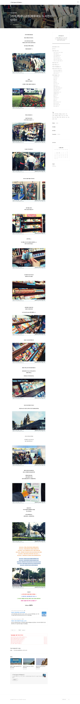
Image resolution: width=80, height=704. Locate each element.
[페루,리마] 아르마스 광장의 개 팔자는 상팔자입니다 (18, 637)
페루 (16, 635)
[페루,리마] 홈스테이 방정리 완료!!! (16, 642)
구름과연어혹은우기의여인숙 (66, 687)
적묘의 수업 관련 (57, 58)
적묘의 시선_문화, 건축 (58, 60)
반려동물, (60, 113)
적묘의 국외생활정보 (56, 66)
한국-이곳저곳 (57, 104)
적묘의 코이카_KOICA (58, 71)
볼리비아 (56, 94)
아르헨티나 (56, 93)
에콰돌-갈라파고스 (57, 92)
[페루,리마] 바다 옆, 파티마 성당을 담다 (16, 640)
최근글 (53, 123)
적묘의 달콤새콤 (57, 55)
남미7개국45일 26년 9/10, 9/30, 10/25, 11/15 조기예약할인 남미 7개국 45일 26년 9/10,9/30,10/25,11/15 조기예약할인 (25, 614)
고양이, (53, 115)
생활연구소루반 (64, 682)
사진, (68, 117)
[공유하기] (14, 630)
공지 (53, 48)
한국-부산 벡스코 (57, 102)
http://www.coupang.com (16, 619)
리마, (66, 113)
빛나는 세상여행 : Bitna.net (65, 664)
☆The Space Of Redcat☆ (16, 2)
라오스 (55, 99)
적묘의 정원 (56, 53)
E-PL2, (65, 115)
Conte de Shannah (65, 693)
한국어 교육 (56, 73)
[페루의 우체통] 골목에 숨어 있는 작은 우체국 (17, 638)
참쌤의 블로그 (64, 697)
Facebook (54, 134)
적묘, (53, 117)
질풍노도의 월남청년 (65, 691)
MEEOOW (64, 684)
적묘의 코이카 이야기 (57, 68)
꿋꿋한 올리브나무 (65, 675)
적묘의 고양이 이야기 (58, 52)
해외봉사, (56, 115)
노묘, (66, 117)
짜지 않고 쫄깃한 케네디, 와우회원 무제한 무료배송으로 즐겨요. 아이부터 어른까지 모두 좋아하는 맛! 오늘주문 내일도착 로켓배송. (28, 623)
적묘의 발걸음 (13, 635)
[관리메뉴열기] (78, 2)
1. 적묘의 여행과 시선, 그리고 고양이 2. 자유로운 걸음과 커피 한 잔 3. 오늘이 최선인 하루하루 (27, 677)
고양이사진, (63, 117)
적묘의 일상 (55, 50)
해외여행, (56, 113)
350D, (56, 118)
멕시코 (55, 78)
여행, (60, 117)
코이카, (53, 113)
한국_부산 (56, 103)
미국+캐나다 (56, 76)
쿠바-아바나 (56, 90)
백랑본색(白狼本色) (65, 695)
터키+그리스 (56, 83)
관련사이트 (64, 699)
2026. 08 (61, 147)
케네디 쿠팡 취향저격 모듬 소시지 (18, 621)
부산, (62, 115)
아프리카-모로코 (57, 89)
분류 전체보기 (55, 46)
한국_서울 (56, 106)
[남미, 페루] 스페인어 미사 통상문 (15, 643)
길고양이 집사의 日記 (65, 678)
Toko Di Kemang (65, 690)
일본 (55, 80)
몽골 (55, 96)
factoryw (64, 680)
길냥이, (53, 118)
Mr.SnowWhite (65, 677)
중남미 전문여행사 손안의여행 (18, 612)
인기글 (57, 123)
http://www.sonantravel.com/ (17, 610)
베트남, (60, 115)
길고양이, (63, 113)
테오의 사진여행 (65, 667)
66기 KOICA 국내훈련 (58, 70)
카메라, (58, 117)
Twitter (58, 134)
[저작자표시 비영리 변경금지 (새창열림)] (23, 630)
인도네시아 (56, 97)
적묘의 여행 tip (55, 64)
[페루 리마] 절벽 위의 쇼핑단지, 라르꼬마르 (17, 639)
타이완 (55, 82)
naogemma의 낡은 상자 (66, 672)
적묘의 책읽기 (57, 56)
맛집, (55, 117)
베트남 (56, 85)
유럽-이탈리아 (57, 86)
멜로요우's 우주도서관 (66, 669)
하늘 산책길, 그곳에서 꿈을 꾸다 (66, 661)
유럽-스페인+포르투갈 (58, 87)
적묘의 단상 (55, 62)
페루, (67, 115)
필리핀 (55, 100)
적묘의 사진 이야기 (58, 59)
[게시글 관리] (15, 630)
